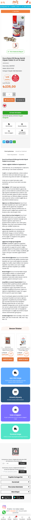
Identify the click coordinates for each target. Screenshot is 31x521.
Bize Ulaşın (15, 492)
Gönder (22, 463)
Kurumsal (15, 482)
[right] (29, 348)
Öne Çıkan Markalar (15, 487)
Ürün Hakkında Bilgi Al (16, 52)
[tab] (9, 151)
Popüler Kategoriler (15, 477)
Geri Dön (16, 11)
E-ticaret (12, 511)
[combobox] (4, 463)
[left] (2, 348)
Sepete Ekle (10, 100)
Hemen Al (21, 100)
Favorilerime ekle (5, 106)
